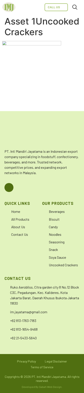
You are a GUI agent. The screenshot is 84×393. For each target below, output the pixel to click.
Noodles (55, 234)
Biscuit (54, 219)
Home (15, 211)
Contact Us (19, 234)
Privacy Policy (26, 361)
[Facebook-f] (8, 187)
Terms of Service (42, 367)
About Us (18, 227)
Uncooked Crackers (63, 265)
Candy (53, 227)
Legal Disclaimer (56, 361)
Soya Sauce (57, 257)
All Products (20, 219)
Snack (53, 249)
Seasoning (57, 242)
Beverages (57, 211)
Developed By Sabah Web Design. (42, 386)
